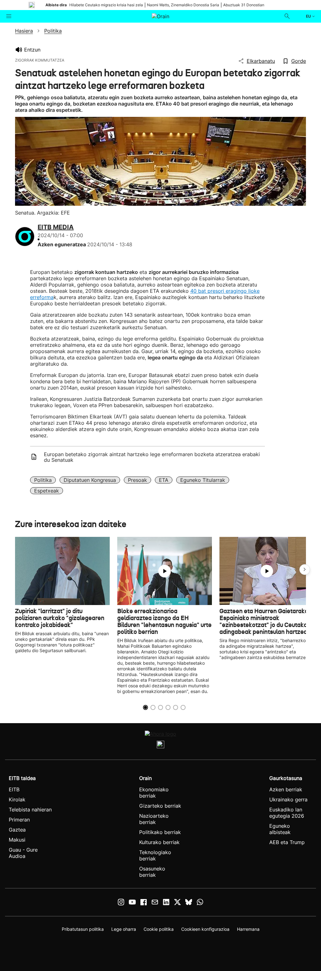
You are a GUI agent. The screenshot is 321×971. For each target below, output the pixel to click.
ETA (163, 480)
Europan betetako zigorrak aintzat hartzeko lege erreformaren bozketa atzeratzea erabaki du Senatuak (152, 457)
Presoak (137, 480)
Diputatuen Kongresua (90, 480)
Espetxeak (46, 491)
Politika (43, 480)
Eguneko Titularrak (202, 480)
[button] (304, 569)
